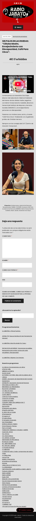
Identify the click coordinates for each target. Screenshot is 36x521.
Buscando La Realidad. (9, 389)
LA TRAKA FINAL (6, 455)
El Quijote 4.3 (6, 416)
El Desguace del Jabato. (9, 408)
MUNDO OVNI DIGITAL (8, 459)
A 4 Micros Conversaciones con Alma (13, 367)
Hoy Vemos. (5, 434)
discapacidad (7, 207)
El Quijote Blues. (7, 418)
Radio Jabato (15, 210)
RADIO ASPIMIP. (6, 475)
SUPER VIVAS (5, 491)
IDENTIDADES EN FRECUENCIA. (10, 440)
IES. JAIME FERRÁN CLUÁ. (9, 444)
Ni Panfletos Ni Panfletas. (9, 461)
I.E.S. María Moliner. (7, 436)
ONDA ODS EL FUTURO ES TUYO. (11, 465)
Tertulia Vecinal (7, 497)
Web (3, 280)
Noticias (4, 463)
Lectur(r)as (5, 457)
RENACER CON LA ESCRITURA (10, 479)
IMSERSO (18, 209)
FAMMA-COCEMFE (16, 207)
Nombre (5, 260)
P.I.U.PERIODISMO (7, 467)
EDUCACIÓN (5, 406)
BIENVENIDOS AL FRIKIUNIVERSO (11, 387)
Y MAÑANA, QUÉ (6, 504)
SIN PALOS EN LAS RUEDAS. (20, 36)
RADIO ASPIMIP (6, 473)
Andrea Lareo (15, 205)
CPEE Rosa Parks (7, 404)
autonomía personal (25, 205)
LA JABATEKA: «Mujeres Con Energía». (13, 358)
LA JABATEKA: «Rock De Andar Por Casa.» (14, 343)
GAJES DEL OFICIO (7, 432)
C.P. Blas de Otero (7, 391)
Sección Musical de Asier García (12, 481)
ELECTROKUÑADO (7, 422)
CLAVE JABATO (6, 394)
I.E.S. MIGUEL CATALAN (8, 438)
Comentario (7, 236)
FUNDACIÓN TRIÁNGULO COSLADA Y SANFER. (15, 430)
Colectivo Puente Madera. (10, 396)
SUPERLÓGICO (6, 493)
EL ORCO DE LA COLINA (9, 412)
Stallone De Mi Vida (8, 489)
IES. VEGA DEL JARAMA (8, 446)
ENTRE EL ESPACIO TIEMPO (9, 424)
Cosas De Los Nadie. (8, 398)
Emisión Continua (26, 510)
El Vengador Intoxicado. (9, 420)
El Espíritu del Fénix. (8, 410)
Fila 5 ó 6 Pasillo (6, 428)
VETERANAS (5, 500)
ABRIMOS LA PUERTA (8, 371)
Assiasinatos (6, 381)
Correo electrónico (10, 270)
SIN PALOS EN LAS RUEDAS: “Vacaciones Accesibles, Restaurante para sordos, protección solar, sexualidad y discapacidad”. (17, 350)
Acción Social (6, 373)
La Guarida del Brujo (8, 447)
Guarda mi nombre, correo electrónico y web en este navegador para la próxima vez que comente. (17, 294)
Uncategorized (6, 498)
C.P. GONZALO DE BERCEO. (10, 393)
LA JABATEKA (6, 449)
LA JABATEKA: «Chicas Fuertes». (11, 331)
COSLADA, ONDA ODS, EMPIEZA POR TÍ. (13, 402)
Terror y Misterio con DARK (10, 495)
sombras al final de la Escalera (11, 487)
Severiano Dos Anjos (25, 210)
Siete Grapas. (6, 483)
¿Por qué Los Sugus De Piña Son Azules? (14, 506)
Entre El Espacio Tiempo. (9, 426)
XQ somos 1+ (6, 502)
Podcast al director (8, 471)
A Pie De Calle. (6, 369)
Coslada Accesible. (8, 400)
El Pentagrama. (6, 414)
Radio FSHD (5, 477)
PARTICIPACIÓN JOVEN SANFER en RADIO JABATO (16, 469)
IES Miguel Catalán (7, 442)
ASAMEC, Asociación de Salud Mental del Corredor (17, 379)
